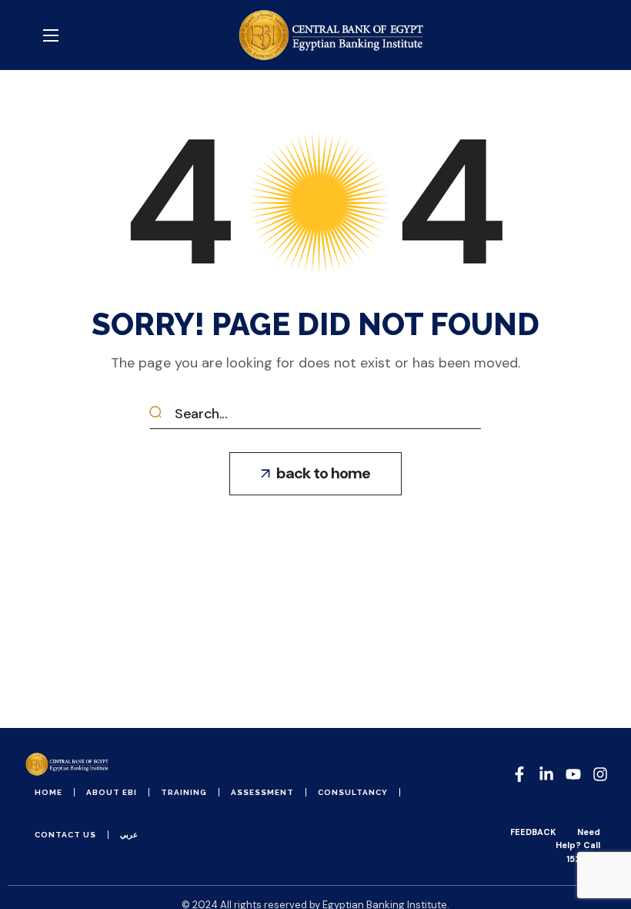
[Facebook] (519, 774)
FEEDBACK (533, 832)
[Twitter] (573, 774)
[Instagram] (600, 774)
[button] (315, 473)
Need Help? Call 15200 (578, 845)
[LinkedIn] (546, 774)
